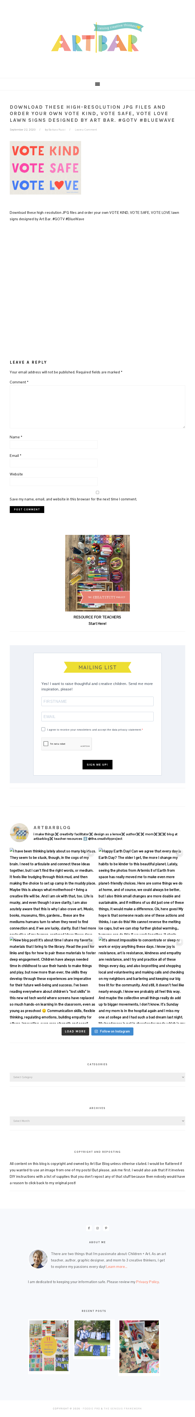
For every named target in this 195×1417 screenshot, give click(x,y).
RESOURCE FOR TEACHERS (97, 617)
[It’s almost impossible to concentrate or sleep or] (142, 980)
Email (16, 455)
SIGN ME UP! (97, 764)
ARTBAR (97, 37)
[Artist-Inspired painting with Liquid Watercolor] (139, 1371)
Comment (19, 382)
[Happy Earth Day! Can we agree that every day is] (142, 891)
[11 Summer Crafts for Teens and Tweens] (48, 1370)
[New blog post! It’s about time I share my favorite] (53, 980)
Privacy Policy (147, 1282)
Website (16, 474)
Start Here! (98, 623)
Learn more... (116, 1266)
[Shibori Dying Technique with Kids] (92, 1355)
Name (16, 437)
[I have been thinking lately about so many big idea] (53, 891)
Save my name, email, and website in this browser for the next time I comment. (73, 499)
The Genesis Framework (123, 1408)
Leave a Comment (86, 129)
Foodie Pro (91, 1408)
